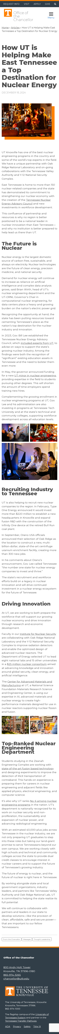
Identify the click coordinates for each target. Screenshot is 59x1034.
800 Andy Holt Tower (17, 967)
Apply (37, 4)
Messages (27, 939)
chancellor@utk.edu (16, 978)
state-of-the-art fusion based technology (28, 768)
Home (5, 27)
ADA (7, 1026)
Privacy (17, 1026)
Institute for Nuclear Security (38, 633)
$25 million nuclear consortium (27, 664)
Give (47, 4)
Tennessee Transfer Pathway (21, 1021)
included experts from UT (37, 343)
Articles (15, 27)
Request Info (11, 4)
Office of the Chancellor (23, 16)
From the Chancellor (11, 939)
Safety (27, 1026)
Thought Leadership (42, 939)
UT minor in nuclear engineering (35, 375)
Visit (26, 4)
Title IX (37, 1026)
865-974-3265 (12, 974)
